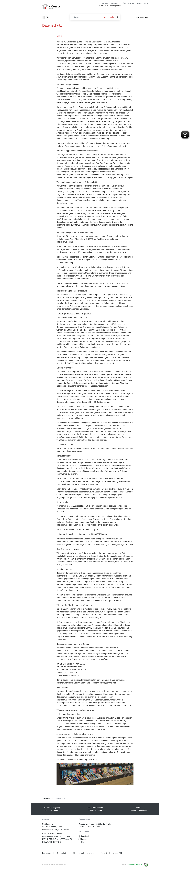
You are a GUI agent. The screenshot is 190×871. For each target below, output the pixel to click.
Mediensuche (115, 3)
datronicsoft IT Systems (135, 864)
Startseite (105, 3)
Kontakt (104, 853)
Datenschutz (62, 853)
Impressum (46, 853)
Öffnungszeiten (128, 3)
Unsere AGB (117, 853)
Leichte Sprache (142, 3)
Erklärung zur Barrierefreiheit (83, 853)
